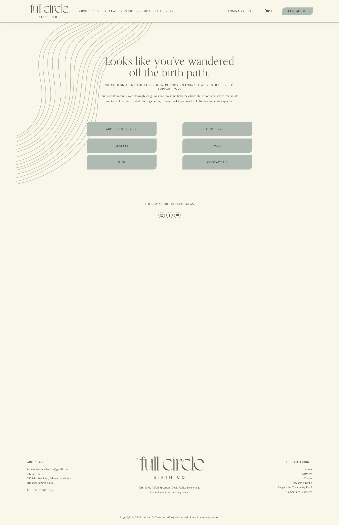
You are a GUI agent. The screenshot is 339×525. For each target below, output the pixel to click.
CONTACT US (297, 11)
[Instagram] (162, 215)
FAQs (217, 145)
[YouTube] (177, 215)
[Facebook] (169, 215)
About (84, 11)
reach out (171, 101)
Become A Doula (149, 11)
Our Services (217, 129)
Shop (129, 11)
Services (99, 11)
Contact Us (217, 162)
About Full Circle (121, 129)
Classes (115, 11)
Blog (169, 11)
